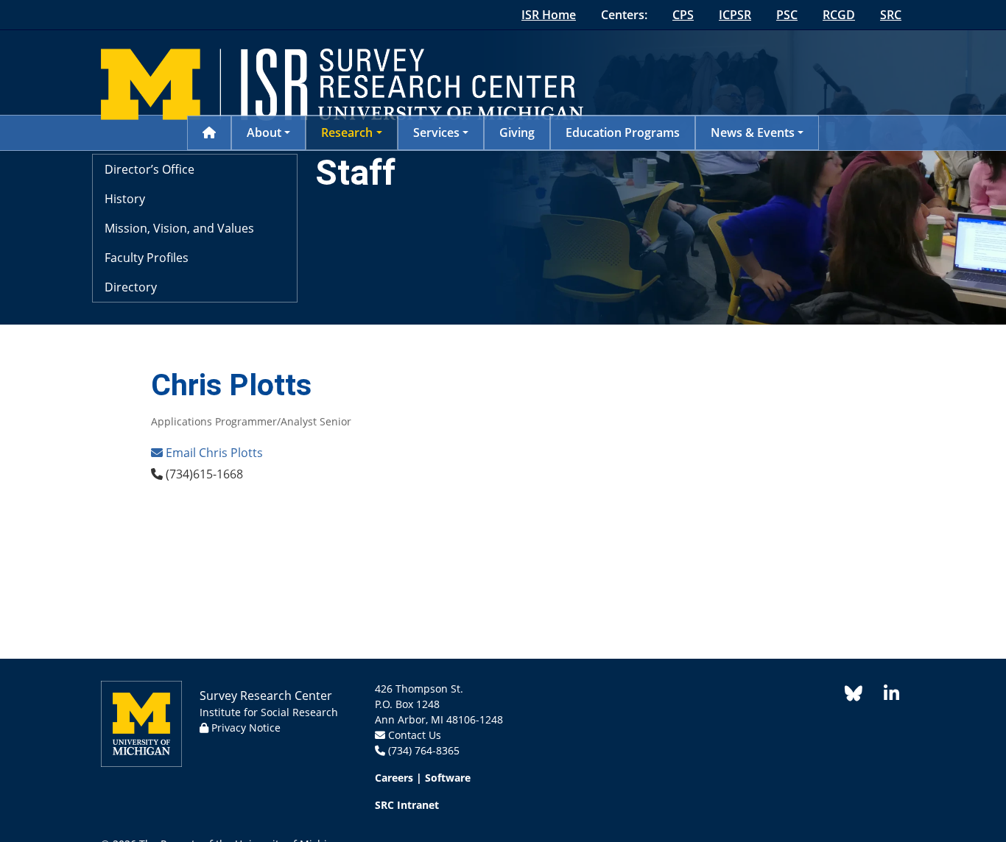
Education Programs (623, 132)
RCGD (839, 15)
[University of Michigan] (141, 728)
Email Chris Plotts (213, 453)
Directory (131, 287)
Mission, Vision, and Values (179, 228)
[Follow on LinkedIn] (883, 696)
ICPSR (735, 15)
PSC (787, 15)
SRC (890, 15)
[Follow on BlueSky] (853, 696)
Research (347, 132)
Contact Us (414, 735)
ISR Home (548, 15)
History (125, 199)
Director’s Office (149, 169)
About (264, 132)
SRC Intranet (407, 805)
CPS (683, 15)
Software (448, 778)
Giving (517, 132)
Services (436, 132)
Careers (394, 778)
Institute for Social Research (269, 712)
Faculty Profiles (147, 258)
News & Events (753, 132)
